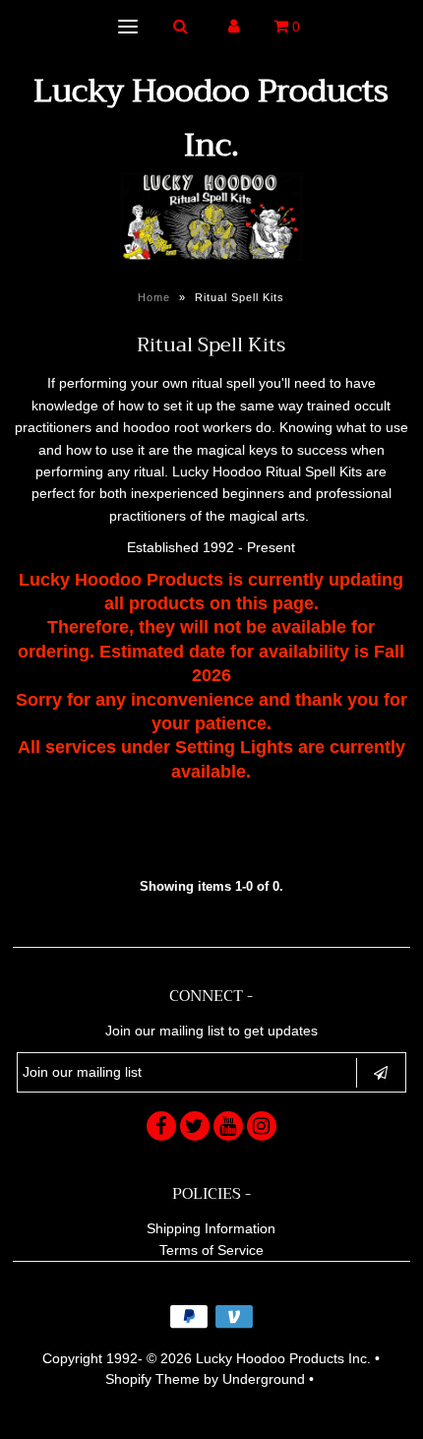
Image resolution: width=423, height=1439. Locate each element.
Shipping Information (211, 1228)
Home (154, 297)
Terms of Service (211, 1250)
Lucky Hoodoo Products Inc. (211, 118)
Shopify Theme (152, 1379)
